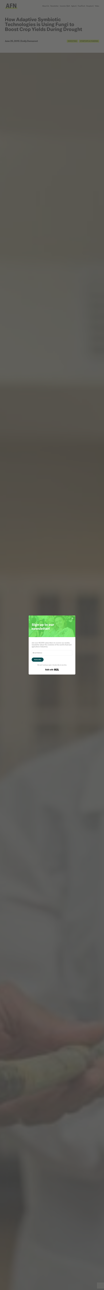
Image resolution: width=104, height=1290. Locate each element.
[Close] (72, 618)
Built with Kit (52, 669)
